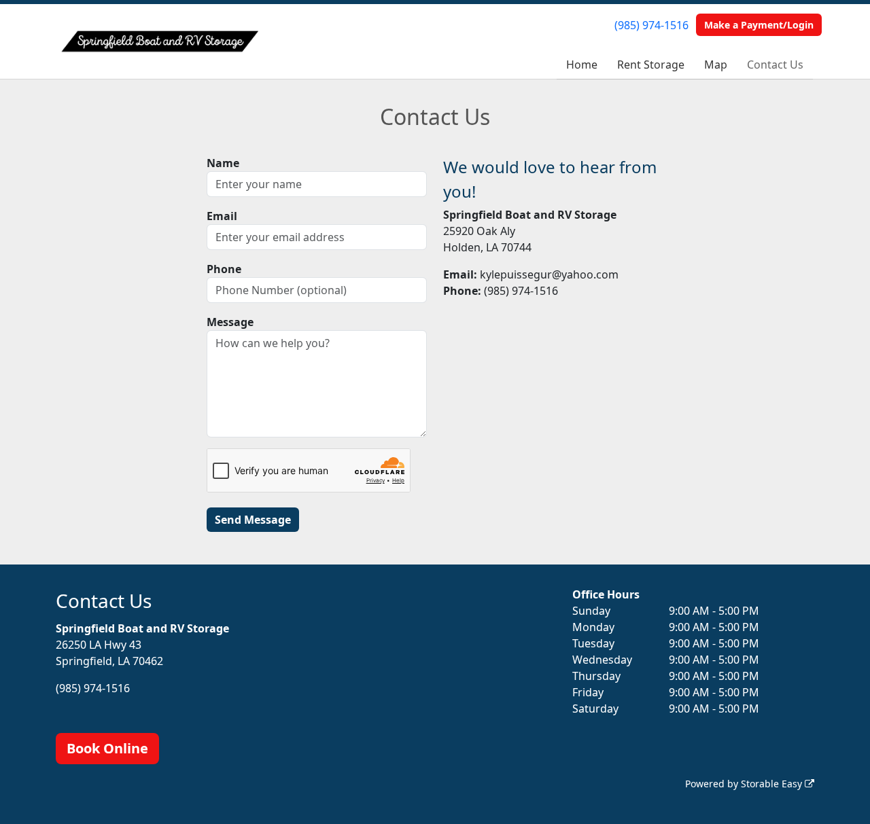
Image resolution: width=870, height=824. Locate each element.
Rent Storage (650, 64)
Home (581, 64)
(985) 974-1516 (651, 25)
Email (222, 216)
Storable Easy (773, 783)
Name (223, 163)
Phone (224, 269)
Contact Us (775, 64)
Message (230, 322)
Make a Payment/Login (759, 24)
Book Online (107, 748)
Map (715, 64)
